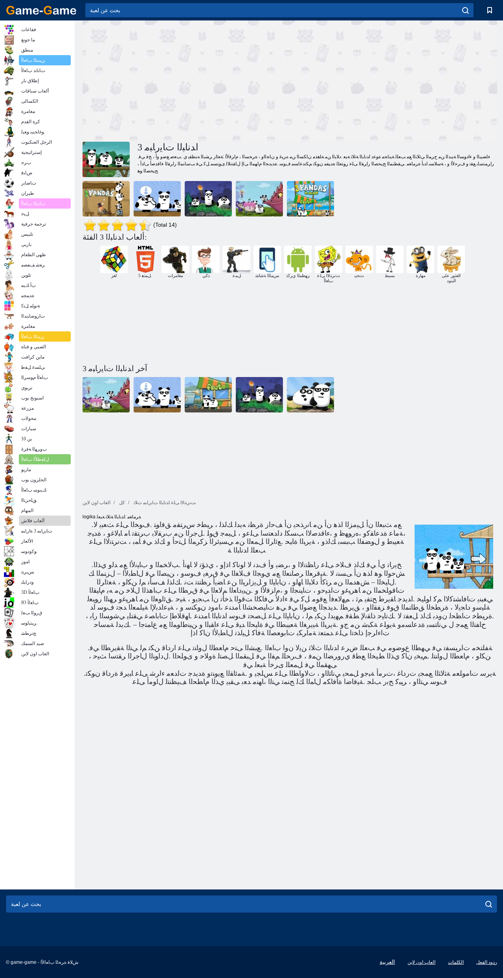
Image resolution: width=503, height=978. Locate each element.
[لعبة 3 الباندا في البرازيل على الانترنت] (310, 198)
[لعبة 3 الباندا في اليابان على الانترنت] (157, 198)
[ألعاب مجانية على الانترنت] (41, 10)
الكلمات (456, 962)
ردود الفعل (486, 962)
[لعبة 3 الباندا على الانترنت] (106, 198)
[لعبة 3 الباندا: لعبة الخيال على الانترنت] (259, 198)
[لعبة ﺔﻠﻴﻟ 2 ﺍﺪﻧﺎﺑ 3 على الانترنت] (208, 198)
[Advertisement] (186, 80)
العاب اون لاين (421, 962)
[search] (465, 10)
